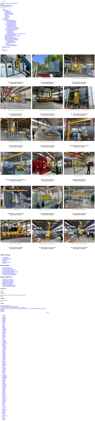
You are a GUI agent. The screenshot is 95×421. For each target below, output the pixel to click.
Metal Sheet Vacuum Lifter (7, 267)
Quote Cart (4, 46)
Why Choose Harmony (9, 14)
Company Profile (8, 11)
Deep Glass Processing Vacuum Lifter (11, 28)
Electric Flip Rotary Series (11, 25)
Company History (8, 12)
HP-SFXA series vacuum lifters (8, 281)
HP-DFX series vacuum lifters (8, 280)
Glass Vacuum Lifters (4, 308)
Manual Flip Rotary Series (11, 24)
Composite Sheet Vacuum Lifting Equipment (12, 35)
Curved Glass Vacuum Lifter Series (13, 27)
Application (7, 43)
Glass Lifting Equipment (36, 308)
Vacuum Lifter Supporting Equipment (11, 39)
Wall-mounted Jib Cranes (11, 41)
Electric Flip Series (10, 31)
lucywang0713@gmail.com (8, 5)
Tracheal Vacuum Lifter (9, 36)
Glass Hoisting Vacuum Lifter (10, 23)
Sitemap (18, 307)
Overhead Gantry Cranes (11, 42)
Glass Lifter (10, 308)
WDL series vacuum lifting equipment (9, 285)
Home (4, 9)
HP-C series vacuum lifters (7, 284)
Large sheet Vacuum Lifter (11, 22)
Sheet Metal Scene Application (12, 45)
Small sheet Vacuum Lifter (11, 21)
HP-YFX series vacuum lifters (8, 279)
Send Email (2, 310)
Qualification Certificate (9, 13)
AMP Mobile (23, 307)
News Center (7, 17)
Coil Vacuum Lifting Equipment (10, 34)
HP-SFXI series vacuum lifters (8, 283)
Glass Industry (5, 50)
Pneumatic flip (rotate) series (12, 29)
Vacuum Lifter (43, 308)
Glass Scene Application (11, 44)
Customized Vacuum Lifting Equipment (12, 38)
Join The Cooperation (6, 47)
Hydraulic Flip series (10, 32)
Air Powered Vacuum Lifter (27, 308)
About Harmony (5, 10)
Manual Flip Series (10, 30)
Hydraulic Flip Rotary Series (12, 26)
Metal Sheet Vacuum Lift (17, 308)
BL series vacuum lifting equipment (9, 286)
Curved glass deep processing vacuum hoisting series (16, 33)
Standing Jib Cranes (10, 40)
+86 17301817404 (6, 6)
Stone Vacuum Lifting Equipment (10, 37)
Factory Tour (7, 16)
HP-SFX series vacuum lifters (8, 282)
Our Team (6, 15)
